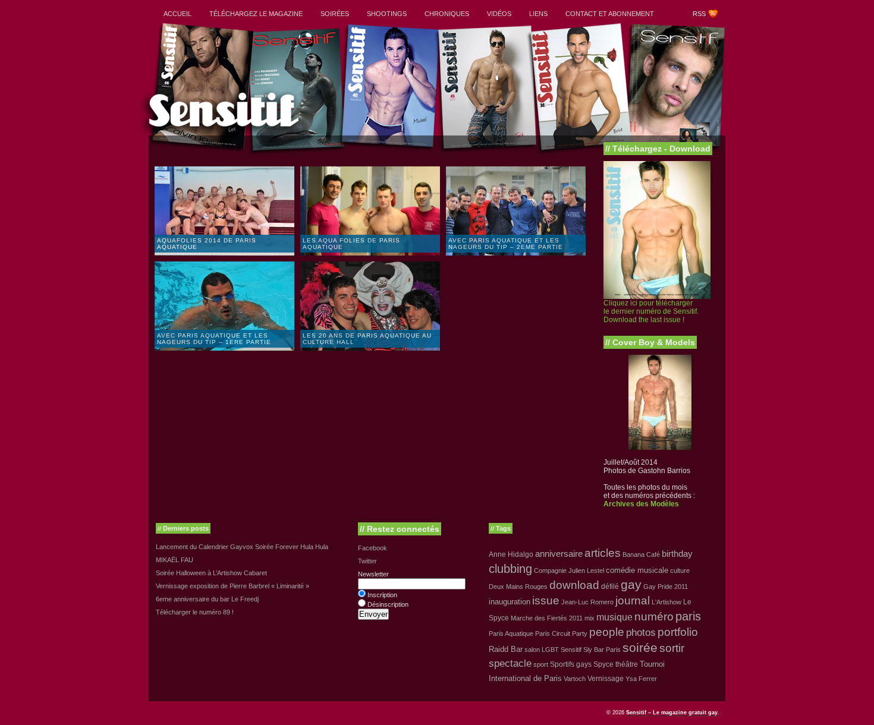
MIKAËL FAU (174, 559)
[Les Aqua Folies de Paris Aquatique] (371, 253)
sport (540, 664)
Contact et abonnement (609, 13)
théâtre (626, 664)
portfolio (678, 632)
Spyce (603, 664)
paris (688, 616)
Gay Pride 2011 (665, 586)
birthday (677, 554)
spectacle (510, 663)
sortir (671, 648)
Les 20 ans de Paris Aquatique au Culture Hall (367, 338)
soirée (640, 647)
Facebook (372, 547)
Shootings (387, 13)
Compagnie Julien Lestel (569, 570)
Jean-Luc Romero (587, 602)
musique (614, 616)
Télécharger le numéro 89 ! (195, 612)
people (606, 632)
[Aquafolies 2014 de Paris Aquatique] (226, 253)
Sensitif (571, 649)
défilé (610, 586)
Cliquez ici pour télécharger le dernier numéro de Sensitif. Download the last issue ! (651, 311)
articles (602, 553)
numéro (654, 616)
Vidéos (499, 13)
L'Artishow (666, 602)
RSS (699, 13)
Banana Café (641, 554)
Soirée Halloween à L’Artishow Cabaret (211, 572)
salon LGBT (541, 649)
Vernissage (605, 678)
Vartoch (575, 678)
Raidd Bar (506, 649)
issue (545, 600)
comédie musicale (637, 570)
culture (680, 570)
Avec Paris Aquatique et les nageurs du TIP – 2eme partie (505, 243)
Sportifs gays (571, 664)
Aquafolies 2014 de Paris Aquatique (206, 243)
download (574, 585)
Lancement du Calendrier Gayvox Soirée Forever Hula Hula (242, 546)
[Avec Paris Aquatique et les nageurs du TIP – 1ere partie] (226, 348)
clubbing (510, 568)
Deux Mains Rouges (518, 586)
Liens (538, 13)
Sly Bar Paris (602, 649)
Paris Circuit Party (561, 633)
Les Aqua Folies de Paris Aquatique (351, 243)
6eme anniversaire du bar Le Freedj (207, 599)
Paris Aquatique (511, 633)
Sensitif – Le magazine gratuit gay (672, 712)
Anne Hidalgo (511, 554)
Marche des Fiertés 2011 (547, 618)
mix (589, 618)
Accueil (177, 13)
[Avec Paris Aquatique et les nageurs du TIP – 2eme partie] (517, 253)
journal (632, 600)
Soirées (334, 13)
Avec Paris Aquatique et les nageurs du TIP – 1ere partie (214, 338)
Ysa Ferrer (641, 678)
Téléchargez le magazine (256, 13)
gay (631, 585)
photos (641, 632)
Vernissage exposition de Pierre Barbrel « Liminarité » (232, 586)
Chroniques (447, 13)
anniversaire (559, 554)
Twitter (367, 561)
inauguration (509, 601)
